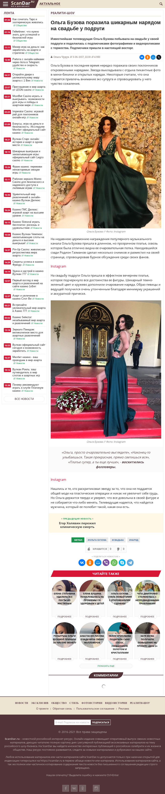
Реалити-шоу (63, 13)
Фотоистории (91, 703)
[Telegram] (130, 562)
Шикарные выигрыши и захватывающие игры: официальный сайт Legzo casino (27, 156)
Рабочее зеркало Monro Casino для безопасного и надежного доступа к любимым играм (28, 183)
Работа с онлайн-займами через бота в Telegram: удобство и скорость (28, 64)
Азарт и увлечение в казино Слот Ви (28, 297)
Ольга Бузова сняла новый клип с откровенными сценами (120, 598)
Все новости (24, 399)
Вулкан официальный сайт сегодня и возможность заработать (28, 347)
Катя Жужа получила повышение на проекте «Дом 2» (147, 640)
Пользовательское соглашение (95, 708)
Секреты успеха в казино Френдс (27, 263)
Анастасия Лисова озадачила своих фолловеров (92, 639)
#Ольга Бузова (97, 539)
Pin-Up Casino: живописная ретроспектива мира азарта (28, 252)
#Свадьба (118, 539)
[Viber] (106, 562)
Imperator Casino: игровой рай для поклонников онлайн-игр (27, 114)
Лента (9, 13)
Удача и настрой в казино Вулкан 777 (27, 273)
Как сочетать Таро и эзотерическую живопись (27, 22)
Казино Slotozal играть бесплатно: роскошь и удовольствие (27, 224)
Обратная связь (62, 708)
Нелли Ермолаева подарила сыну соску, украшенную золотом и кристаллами (120, 644)
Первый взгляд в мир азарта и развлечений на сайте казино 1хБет (27, 285)
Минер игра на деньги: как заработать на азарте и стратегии (28, 49)
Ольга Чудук (61, 56)
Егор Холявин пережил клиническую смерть (77, 525)
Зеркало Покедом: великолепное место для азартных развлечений (27, 334)
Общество (59, 703)
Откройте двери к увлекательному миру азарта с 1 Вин (27, 77)
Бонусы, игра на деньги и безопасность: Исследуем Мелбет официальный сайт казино (29, 128)
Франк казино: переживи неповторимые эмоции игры (27, 169)
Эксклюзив (39, 703)
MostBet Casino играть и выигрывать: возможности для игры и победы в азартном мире (28, 101)
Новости (21, 703)
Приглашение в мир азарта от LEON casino (28, 88)
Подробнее (64, 616)
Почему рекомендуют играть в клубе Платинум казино (27, 387)
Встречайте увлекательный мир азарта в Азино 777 (28, 307)
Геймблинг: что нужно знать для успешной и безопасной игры (25, 36)
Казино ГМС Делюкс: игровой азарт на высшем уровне (28, 212)
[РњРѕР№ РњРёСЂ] (153, 57)
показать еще (106, 666)
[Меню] (5, 4)
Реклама (124, 708)
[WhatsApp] (114, 562)
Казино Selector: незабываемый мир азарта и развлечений (28, 320)
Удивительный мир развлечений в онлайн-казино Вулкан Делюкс (26, 199)
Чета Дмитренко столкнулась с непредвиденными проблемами (147, 598)
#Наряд (133, 539)
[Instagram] (96, 792)
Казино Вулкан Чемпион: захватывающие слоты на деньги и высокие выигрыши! (28, 239)
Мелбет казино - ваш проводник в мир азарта (27, 360)
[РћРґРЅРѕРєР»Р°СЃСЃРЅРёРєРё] (147, 57)
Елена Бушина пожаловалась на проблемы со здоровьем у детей (92, 598)
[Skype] (122, 562)
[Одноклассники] (82, 788)
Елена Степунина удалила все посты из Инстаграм (64, 598)
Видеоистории (116, 703)
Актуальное (49, 4)
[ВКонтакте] (74, 788)
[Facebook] (65, 788)
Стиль (74, 703)
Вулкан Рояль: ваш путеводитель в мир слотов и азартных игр (26, 374)
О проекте (42, 708)
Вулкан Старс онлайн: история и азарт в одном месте (27, 142)
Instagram (58, 266)
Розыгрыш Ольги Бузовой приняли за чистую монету (64, 639)
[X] (158, 57)
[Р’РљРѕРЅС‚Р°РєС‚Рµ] (141, 57)
